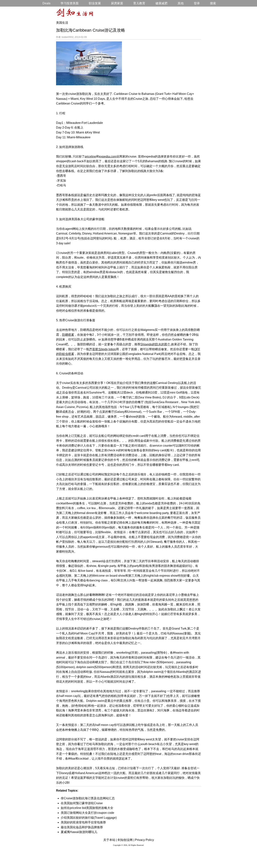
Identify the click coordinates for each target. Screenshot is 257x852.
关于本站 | (110, 839)
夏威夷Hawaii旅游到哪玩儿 (79, 832)
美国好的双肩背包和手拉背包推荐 (83, 822)
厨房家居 (117, 3)
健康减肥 (161, 3)
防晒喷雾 (68, 334)
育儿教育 (139, 3)
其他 (181, 3)
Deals (46, 3)
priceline (90, 156)
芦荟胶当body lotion (102, 349)
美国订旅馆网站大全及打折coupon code (87, 812)
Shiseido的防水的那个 (155, 344)
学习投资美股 (70, 3)
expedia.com (107, 156)
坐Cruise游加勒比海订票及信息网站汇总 (88, 798)
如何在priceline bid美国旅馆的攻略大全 (87, 807)
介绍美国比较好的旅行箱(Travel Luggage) (89, 817)
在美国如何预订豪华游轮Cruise (82, 803)
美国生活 (62, 22)
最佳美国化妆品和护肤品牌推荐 (82, 827)
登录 (197, 3)
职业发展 (95, 3)
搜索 (213, 3)
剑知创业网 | (126, 839)
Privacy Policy (144, 839)
